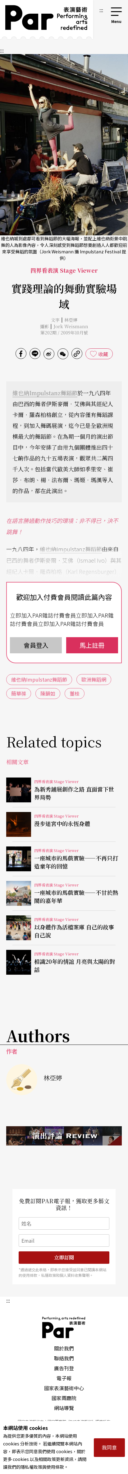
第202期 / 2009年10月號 (64, 332)
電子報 (64, 1378)
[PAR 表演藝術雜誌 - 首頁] (46, 19)
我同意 (109, 1447)
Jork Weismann (70, 326)
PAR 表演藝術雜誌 (64, 1327)
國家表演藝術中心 (64, 1388)
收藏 (103, 354)
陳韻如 (47, 693)
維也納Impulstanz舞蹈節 (44, 393)
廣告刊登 (64, 1368)
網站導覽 (64, 1408)
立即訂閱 (64, 1257)
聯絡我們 (64, 1358)
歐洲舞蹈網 (93, 679)
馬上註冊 (92, 645)
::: (101, 10)
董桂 (75, 693)
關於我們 (64, 1348)
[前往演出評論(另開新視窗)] (64, 1135)
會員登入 (36, 645)
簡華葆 (18, 693)
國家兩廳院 (64, 1398)
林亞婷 (70, 320)
